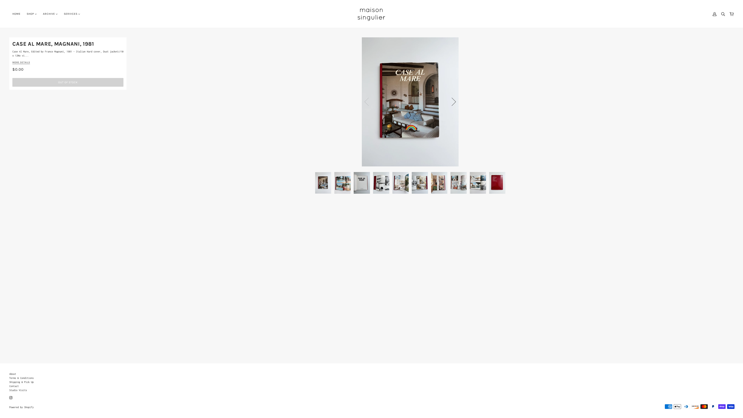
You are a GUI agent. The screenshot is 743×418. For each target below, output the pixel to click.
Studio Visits (18, 390)
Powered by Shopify (21, 407)
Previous (368, 102)
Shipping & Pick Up (21, 382)
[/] (371, 13)
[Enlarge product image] (410, 101)
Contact (14, 386)
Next (452, 102)
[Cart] (732, 13)
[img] (11, 397)
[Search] (723, 14)
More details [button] (21, 62)
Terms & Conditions (21, 378)
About (12, 374)
